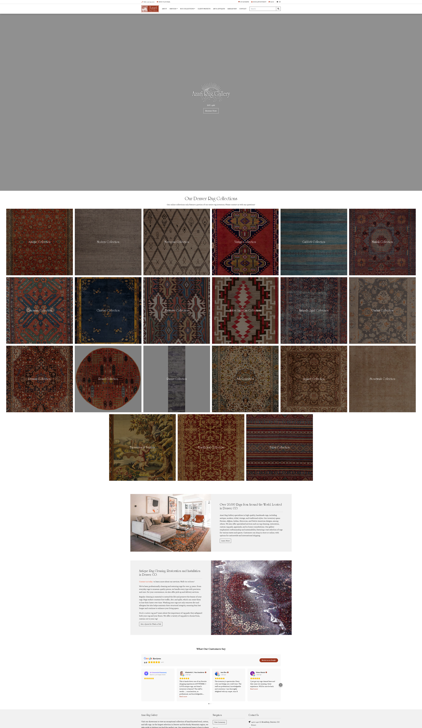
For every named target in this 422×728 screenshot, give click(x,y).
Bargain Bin (232, 9)
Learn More (225, 541)
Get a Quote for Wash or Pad (151, 624)
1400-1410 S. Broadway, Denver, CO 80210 (265, 723)
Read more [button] (183, 696)
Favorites (244, 2)
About (164, 9)
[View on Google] (181, 673)
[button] (141, 685)
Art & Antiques (219, 9)
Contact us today (146, 581)
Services (173, 9)
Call (149, 2)
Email (164, 2)
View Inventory (219, 722)
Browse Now (211, 110)
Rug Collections (187, 9)
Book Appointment (259, 2)
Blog (272, 2)
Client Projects (204, 9)
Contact (242, 9)
